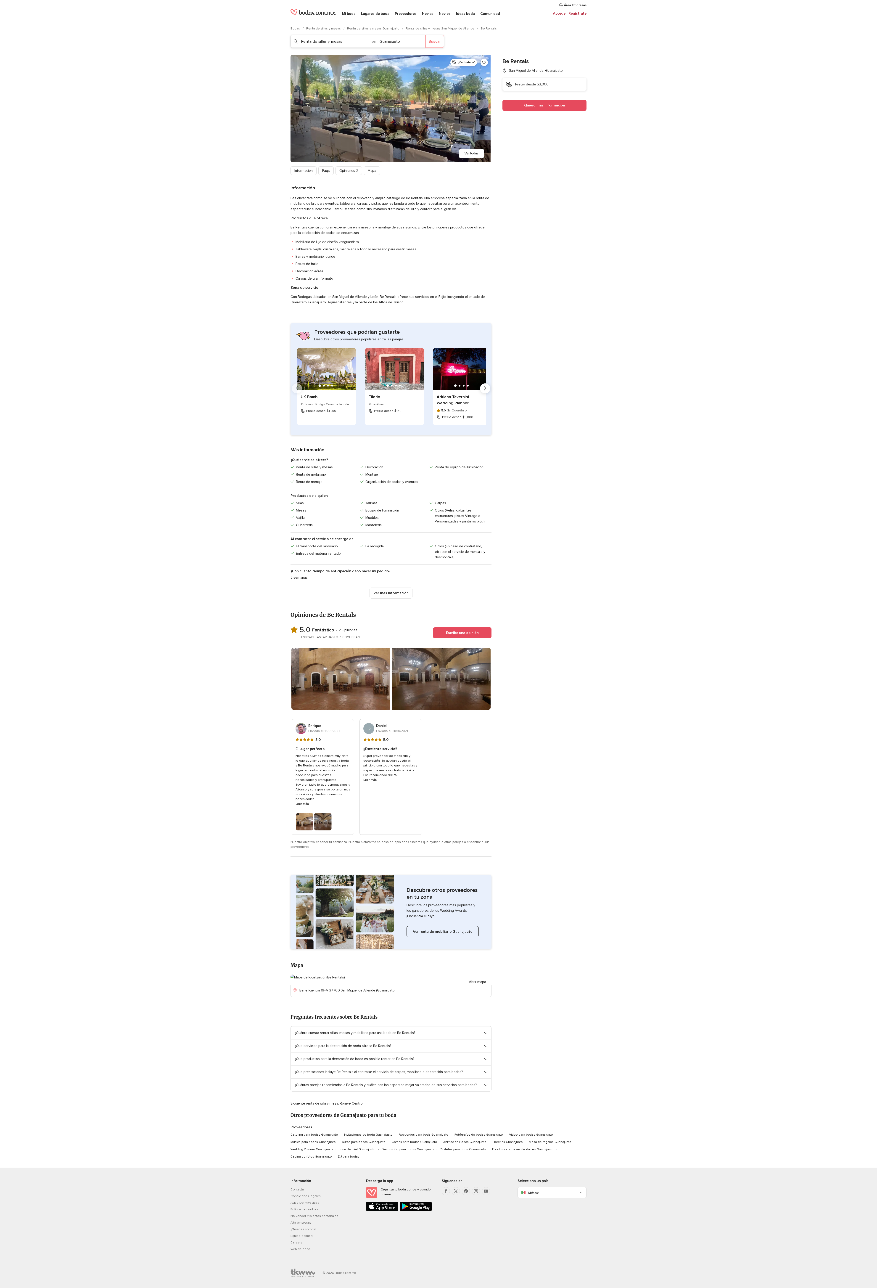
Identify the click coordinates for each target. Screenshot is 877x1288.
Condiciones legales (306, 1196)
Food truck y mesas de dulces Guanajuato (523, 1149)
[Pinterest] (466, 1191)
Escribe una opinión (462, 633)
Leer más (302, 804)
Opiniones (348, 170)
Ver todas (471, 153)
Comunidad (490, 13)
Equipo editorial (302, 1236)
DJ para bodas (348, 1156)
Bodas (296, 28)
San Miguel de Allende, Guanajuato (536, 70)
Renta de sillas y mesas (324, 28)
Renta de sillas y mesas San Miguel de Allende (440, 28)
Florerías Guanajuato (508, 1142)
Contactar (298, 1189)
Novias (427, 13)
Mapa (372, 170)
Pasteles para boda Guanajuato (463, 1149)
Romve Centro (351, 1103)
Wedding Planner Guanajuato (312, 1149)
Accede (559, 13)
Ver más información (391, 593)
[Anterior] (297, 388)
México (533, 1193)
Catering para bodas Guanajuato (314, 1135)
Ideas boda (465, 13)
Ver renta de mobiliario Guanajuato (443, 931)
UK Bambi (310, 396)
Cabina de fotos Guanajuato (311, 1156)
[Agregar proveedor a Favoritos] (484, 62)
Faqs (326, 170)
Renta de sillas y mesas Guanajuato (373, 28)
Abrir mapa (477, 982)
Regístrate (577, 13)
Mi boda (349, 13)
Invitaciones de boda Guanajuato (368, 1135)
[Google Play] (416, 1210)
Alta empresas (301, 1222)
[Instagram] (476, 1191)
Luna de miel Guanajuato (357, 1149)
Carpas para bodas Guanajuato (414, 1142)
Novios (445, 13)
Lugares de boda (375, 13)
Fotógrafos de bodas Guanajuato (478, 1135)
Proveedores (406, 13)
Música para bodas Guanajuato (313, 1142)
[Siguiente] (485, 388)
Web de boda (300, 1249)
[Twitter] (456, 1191)
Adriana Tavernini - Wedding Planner (454, 399)
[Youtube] (486, 1191)
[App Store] (382, 1210)
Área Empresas (574, 5)
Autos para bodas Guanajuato (364, 1142)
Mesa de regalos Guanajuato (550, 1142)
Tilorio (374, 396)
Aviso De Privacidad (305, 1203)
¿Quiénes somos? (303, 1229)
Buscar (434, 41)
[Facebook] (446, 1191)
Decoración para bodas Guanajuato (408, 1149)
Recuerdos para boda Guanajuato (423, 1135)
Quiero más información (544, 105)
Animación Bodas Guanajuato (464, 1142)
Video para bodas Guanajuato (531, 1135)
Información (303, 170)
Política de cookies (304, 1209)
